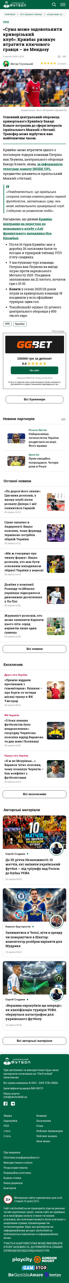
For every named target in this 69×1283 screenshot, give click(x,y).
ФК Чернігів (11, 715)
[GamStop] (34, 1268)
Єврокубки (10, 1120)
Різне (39, 1126)
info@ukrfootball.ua (15, 1097)
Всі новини (35, 649)
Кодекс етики (12, 1178)
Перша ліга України (16, 755)
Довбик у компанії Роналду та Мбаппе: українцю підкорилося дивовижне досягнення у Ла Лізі (23, 592)
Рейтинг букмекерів (49, 1131)
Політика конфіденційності (21, 1157)
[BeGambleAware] (25, 1275)
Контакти (10, 1188)
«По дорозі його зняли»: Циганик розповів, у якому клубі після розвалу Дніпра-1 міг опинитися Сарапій (22, 499)
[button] (54, 5)
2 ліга (7, 1136)
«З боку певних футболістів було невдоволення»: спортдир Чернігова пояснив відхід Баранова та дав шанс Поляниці (23, 730)
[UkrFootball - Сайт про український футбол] (14, 4)
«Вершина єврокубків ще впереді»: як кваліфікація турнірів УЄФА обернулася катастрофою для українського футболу (33, 1012)
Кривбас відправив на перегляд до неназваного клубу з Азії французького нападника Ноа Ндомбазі (27, 228)
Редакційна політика (17, 1172)
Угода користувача (16, 1167)
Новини (41, 1115)
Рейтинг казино (46, 1136)
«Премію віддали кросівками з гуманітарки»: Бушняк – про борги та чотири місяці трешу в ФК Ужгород (23, 690)
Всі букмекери (34, 399)
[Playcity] (22, 1260)
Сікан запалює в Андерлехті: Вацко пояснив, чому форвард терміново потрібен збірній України (22, 530)
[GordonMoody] (45, 1260)
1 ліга (7, 1131)
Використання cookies (18, 1162)
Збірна (8, 1115)
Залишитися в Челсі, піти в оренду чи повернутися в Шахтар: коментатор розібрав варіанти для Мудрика (33, 939)
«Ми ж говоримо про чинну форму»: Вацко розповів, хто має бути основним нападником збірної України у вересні (23, 561)
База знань (43, 1141)
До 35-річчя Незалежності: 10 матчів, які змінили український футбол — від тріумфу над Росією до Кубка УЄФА (32, 866)
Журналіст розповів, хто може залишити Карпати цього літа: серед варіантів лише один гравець (24, 623)
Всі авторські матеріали (34, 1040)
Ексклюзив (43, 1120)
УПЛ (6, 22)
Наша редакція (13, 1183)
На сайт (34, 370)
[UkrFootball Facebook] (5, 1104)
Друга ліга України (15, 674)
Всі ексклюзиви (34, 794)
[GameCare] (53, 1275)
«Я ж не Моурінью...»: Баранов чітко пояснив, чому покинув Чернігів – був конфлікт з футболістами (24, 769)
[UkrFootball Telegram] (13, 1104)
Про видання (12, 1152)
